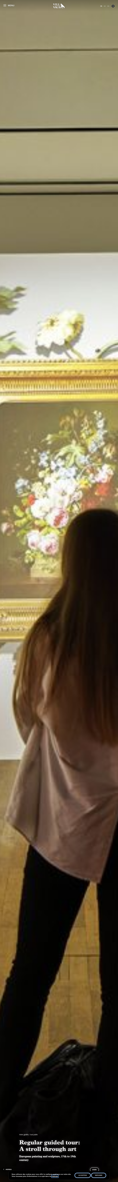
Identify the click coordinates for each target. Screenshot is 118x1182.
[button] (9, 5)
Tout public (34, 1134)
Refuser (98, 1175)
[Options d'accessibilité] (113, 6)
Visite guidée (24, 1134)
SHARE (94, 1170)
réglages (55, 1176)
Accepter (82, 1175)
